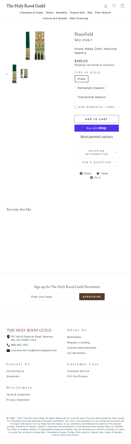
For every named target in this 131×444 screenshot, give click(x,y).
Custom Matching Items (81, 347)
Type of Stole (87, 72)
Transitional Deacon (91, 97)
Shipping (79, 64)
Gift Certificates (77, 376)
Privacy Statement (18, 399)
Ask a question (96, 162)
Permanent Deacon (91, 88)
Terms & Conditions (18, 394)
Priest (81, 79)
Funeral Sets (77, 12)
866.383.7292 (19, 344)
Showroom (12, 376)
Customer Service (78, 371)
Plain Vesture (103, 12)
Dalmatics (62, 12)
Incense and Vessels (55, 18)
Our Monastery (76, 353)
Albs (90, 12)
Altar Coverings (79, 18)
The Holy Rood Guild (25, 5)
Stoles (50, 12)
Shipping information (96, 152)
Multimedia (74, 337)
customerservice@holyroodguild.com (34, 350)
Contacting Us (15, 371)
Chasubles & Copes (31, 12)
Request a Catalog (78, 342)
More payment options (97, 136)
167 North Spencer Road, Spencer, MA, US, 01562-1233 (32, 338)
